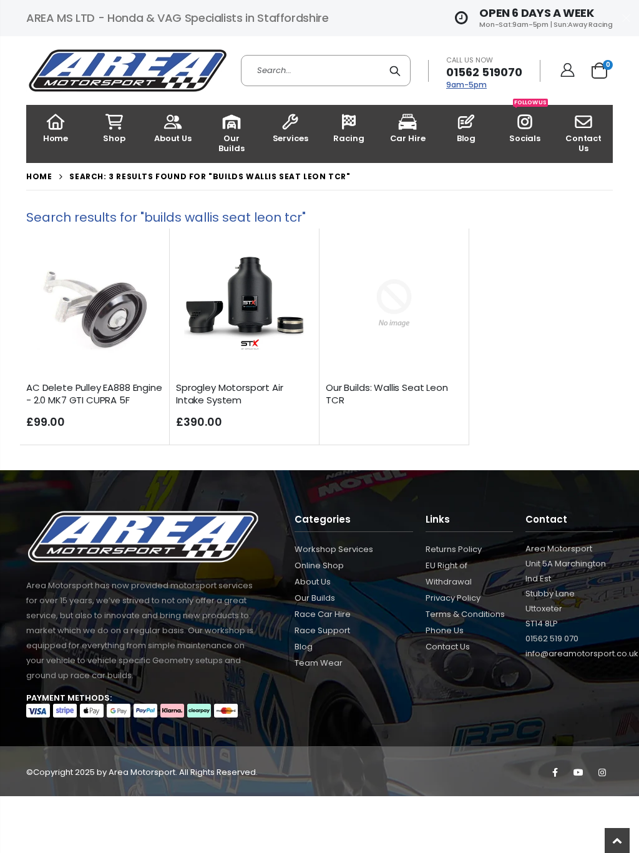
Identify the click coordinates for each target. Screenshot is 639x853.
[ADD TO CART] (142, 255)
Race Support (322, 630)
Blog (304, 647)
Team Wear (319, 663)
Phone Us (445, 630)
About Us (313, 582)
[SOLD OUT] (442, 255)
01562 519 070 (551, 638)
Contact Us (448, 647)
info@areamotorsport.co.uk (581, 653)
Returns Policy (454, 549)
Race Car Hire (323, 614)
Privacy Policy (453, 598)
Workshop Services (334, 549)
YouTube (578, 772)
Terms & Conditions (465, 614)
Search (395, 71)
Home (39, 176)
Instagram (602, 772)
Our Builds (315, 598)
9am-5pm (466, 84)
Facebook (554, 772)
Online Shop (319, 565)
